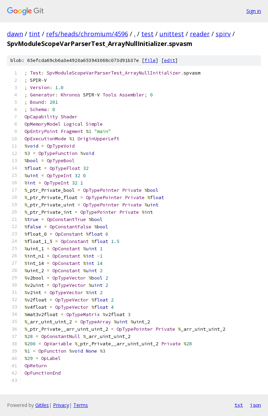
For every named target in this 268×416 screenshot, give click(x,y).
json (255, 405)
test (147, 34)
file (150, 60)
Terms (80, 405)
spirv (223, 34)
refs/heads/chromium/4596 (87, 34)
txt (238, 405)
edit (169, 60)
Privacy (61, 405)
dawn (15, 34)
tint (34, 34)
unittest (171, 34)
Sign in (253, 11)
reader (200, 34)
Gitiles (42, 405)
